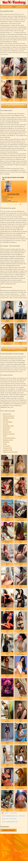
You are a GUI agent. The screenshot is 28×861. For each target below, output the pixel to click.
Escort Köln (5, 818)
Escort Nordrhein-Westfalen (9, 821)
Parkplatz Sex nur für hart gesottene (10, 452)
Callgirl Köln (5, 424)
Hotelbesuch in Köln (7, 432)
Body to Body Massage (7, 422)
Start (14, 7)
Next (25, 191)
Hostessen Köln (6, 430)
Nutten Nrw (22, 815)
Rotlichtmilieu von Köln (8, 440)
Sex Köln (5, 444)
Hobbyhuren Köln (6, 428)
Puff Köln (5, 436)
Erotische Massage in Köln (8, 426)
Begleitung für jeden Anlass (8, 416)
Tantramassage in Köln (7, 450)
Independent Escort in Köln (8, 418)
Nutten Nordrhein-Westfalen (9, 815)
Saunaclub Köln (6, 442)
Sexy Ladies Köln (6, 446)
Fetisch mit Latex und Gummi (9, 438)
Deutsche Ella (13, 194)
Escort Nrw (13, 818)
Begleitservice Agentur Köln (8, 434)
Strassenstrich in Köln (7, 448)
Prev (3, 191)
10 (20, 204)
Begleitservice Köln (7, 414)
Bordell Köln (5, 420)
